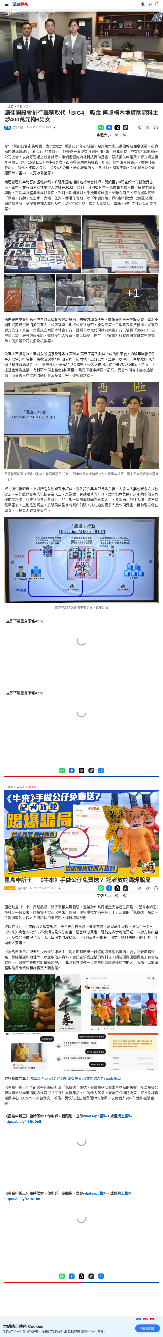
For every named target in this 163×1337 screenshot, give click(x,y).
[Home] (20, 4)
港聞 (19, 106)
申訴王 (21, 787)
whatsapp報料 (95, 1116)
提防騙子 (33, 787)
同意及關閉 (147, 1328)
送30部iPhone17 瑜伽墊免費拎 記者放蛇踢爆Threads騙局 (75, 1079)
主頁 (11, 106)
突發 (28, 106)
